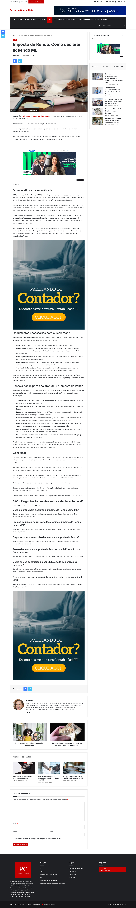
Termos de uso (74, 871)
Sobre (20, 19)
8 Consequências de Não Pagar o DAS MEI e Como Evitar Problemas (113, 101)
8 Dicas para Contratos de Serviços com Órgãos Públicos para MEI (48, 778)
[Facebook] (94, 2)
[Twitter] (97, 2)
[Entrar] (118, 1)
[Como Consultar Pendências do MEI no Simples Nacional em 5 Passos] (97, 90)
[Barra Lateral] (124, 1)
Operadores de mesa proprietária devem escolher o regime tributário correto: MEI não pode (114, 78)
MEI (50, 19)
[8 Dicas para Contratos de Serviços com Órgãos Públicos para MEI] (49, 768)
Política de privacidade (76, 868)
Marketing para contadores (35, 19)
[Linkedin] (103, 2)
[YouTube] (106, 2)
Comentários (118, 66)
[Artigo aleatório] (121, 1)
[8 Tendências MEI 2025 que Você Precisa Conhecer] (24, 768)
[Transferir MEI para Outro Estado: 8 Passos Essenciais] (97, 111)
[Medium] (112, 2)
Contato (72, 877)
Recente (106, 66)
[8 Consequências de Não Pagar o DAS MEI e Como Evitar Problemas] (97, 102)
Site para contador (49, 904)
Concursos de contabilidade (64, 19)
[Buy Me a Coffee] (115, 2)
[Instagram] (109, 2)
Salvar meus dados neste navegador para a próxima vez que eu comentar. (38, 838)
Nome (15, 824)
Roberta (16, 55)
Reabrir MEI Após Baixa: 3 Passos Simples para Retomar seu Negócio (113, 120)
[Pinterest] (100, 2)
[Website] (27, 713)
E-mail (15, 831)
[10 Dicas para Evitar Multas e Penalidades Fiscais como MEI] (74, 768)
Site (51, 831)
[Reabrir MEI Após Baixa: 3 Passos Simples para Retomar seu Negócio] (97, 121)
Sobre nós (72, 874)
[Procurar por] (124, 26)
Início (13, 19)
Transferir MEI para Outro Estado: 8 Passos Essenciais (113, 111)
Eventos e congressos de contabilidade (92, 19)
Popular (95, 66)
